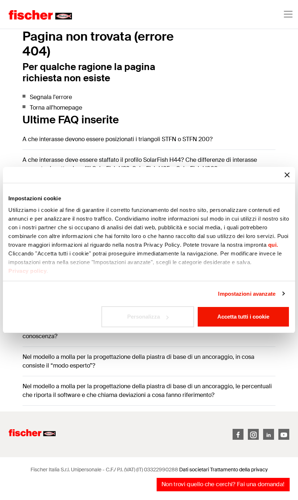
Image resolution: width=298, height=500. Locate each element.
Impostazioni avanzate (246, 294)
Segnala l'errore (51, 97)
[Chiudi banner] (287, 174)
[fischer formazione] (36, 14)
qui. (273, 245)
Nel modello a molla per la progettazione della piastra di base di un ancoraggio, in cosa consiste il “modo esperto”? (138, 361)
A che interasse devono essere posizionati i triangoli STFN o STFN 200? (118, 139)
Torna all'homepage (56, 107)
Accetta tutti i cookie (243, 316)
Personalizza (143, 316)
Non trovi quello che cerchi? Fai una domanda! (223, 484)
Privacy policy (27, 271)
